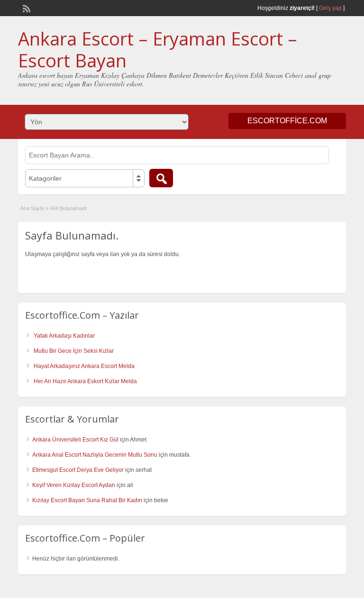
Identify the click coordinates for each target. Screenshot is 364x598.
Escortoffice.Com (287, 121)
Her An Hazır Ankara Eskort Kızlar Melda (85, 381)
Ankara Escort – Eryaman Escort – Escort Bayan (157, 49)
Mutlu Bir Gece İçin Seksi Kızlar (74, 351)
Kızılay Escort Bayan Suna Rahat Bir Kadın (87, 500)
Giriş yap (330, 8)
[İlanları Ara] (161, 178)
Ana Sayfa (32, 208)
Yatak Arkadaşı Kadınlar (64, 335)
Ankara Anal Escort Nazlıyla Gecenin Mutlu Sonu (94, 454)
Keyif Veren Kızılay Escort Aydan (73, 485)
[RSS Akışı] (25, 7)
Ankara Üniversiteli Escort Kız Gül (75, 439)
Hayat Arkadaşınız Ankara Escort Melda (84, 366)
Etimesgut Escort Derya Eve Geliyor (78, 470)
